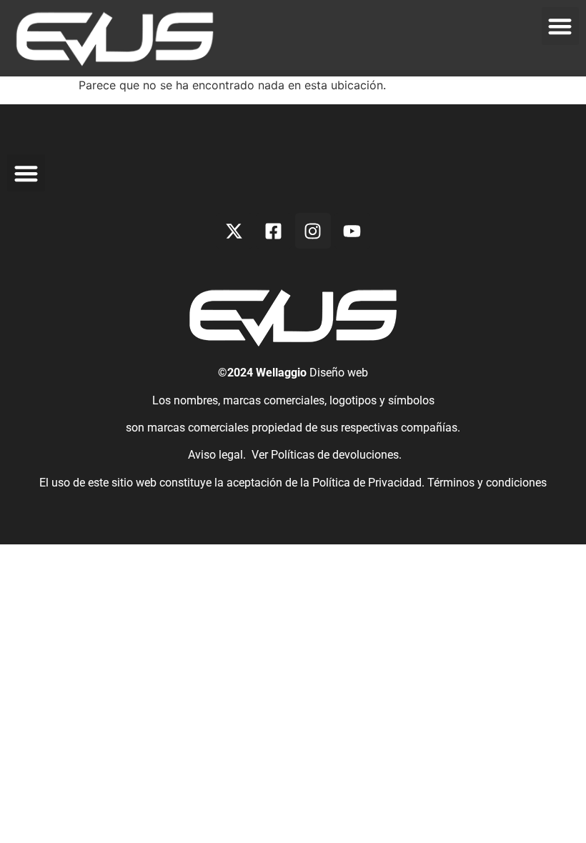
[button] (561, 26)
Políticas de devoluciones (335, 455)
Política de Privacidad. (369, 482)
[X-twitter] (234, 231)
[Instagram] (313, 231)
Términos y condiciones (487, 482)
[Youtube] (352, 231)
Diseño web (338, 372)
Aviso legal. (215, 455)
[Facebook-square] (274, 231)
